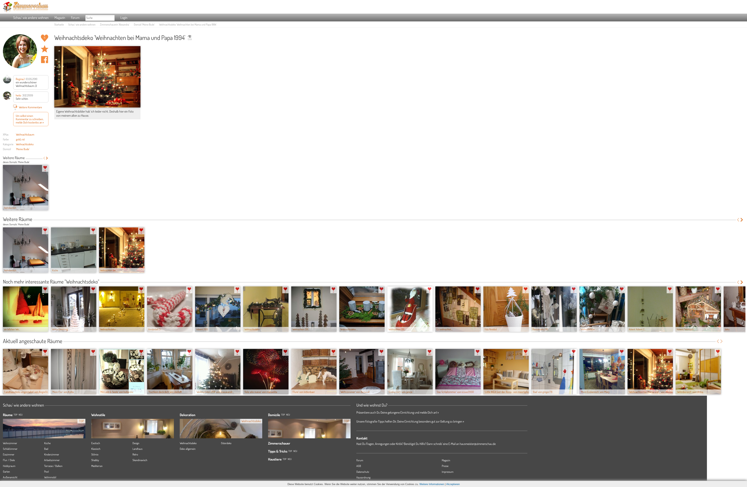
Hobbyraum (9, 466)
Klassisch (95, 448)
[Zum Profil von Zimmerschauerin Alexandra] (20, 51)
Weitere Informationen (431, 484)
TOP (15, 414)
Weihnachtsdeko (25, 144)
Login (123, 17)
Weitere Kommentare (28, 107)
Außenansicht (10, 477)
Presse (445, 466)
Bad (46, 448)
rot (23, 139)
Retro (135, 454)
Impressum (447, 471)
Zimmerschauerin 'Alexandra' (114, 24)
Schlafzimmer (10, 448)
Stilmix (94, 454)
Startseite (59, 24)
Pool (46, 471)
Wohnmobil (50, 477)
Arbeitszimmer (52, 460)
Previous (44, 158)
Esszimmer (8, 454)
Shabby (95, 460)
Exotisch (95, 443)
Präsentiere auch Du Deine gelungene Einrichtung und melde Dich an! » (397, 412)
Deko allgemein (188, 448)
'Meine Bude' (23, 149)
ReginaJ (20, 79)
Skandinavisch (139, 460)
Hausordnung (363, 477)
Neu (288, 414)
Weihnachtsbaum (25, 134)
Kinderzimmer (51, 454)
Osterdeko (226, 443)
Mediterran (97, 466)
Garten (6, 471)
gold (18, 139)
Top (283, 414)
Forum (75, 17)
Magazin (59, 17)
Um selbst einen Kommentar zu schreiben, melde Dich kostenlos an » (30, 119)
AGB (358, 466)
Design (135, 443)
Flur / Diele (9, 460)
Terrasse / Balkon (53, 466)
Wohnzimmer (10, 443)
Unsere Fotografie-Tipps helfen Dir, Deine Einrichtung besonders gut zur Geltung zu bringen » (410, 421)
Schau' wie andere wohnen (31, 17)
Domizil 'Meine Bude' (144, 24)
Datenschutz (362, 471)
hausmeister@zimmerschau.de (478, 444)
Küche (47, 443)
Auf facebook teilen (44, 59)
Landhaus (137, 448)
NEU (21, 414)
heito (18, 95)
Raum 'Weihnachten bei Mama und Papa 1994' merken (44, 49)
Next (47, 158)
